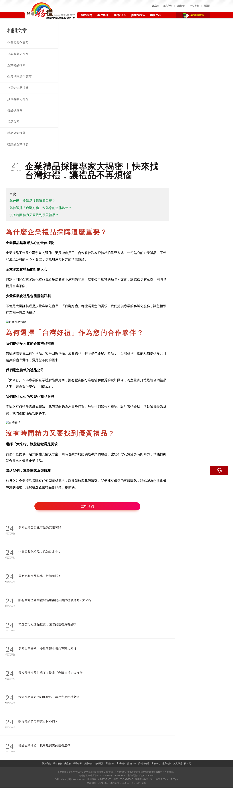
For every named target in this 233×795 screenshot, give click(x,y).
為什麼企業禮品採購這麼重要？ (32, 201)
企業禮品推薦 (16, 65)
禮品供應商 (15, 110)
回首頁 (207, 5)
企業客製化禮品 (18, 54)
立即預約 (87, 506)
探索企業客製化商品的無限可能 (39, 527)
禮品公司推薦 (16, 133)
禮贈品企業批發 (18, 144)
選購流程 (110, 763)
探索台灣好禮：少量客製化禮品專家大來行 (47, 648)
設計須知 (181, 5)
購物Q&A (120, 15)
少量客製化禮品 (18, 99)
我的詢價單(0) (197, 15)
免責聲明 (177, 763)
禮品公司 (13, 121)
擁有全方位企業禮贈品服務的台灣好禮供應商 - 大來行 (55, 600)
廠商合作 (166, 763)
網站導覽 (194, 5)
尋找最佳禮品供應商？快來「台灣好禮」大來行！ (52, 672)
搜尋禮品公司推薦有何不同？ (38, 721)
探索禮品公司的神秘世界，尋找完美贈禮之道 (49, 697)
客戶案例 (102, 15)
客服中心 (155, 15)
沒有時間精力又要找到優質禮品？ (34, 215)
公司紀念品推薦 (18, 87)
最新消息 (57, 763)
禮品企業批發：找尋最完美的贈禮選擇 (44, 745)
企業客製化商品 (18, 42)
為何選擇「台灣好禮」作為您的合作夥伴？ (40, 208)
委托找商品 (138, 15)
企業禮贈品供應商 (19, 76)
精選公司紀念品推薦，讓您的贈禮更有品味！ (49, 624)
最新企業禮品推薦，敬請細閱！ (39, 575)
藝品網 (155, 5)
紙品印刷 (167, 5)
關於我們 (86, 15)
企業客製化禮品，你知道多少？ (39, 551)
